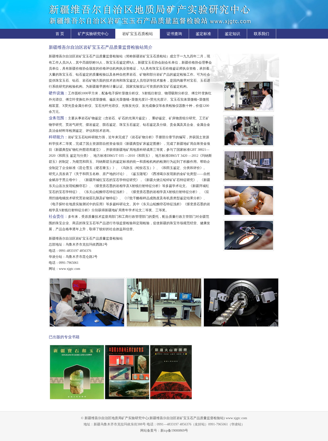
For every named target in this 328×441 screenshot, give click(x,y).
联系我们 (261, 34)
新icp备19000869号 (174, 430)
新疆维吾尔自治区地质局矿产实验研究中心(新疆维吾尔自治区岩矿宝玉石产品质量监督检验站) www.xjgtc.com (166, 418)
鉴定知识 (232, 34)
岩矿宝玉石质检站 (137, 34)
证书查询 (174, 34)
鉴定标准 (203, 34)
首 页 (59, 34)
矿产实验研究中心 (93, 34)
